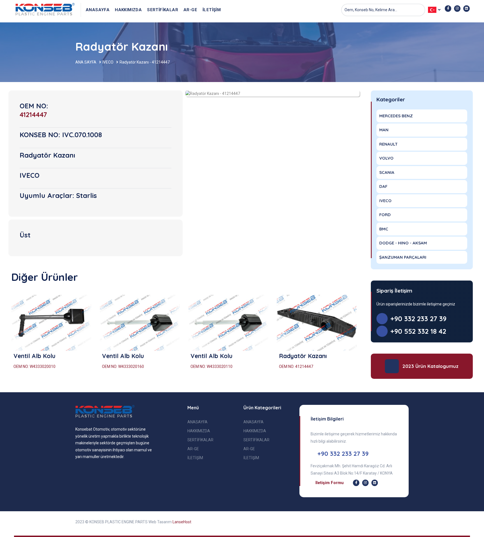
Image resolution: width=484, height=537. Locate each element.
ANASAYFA (98, 9)
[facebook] (448, 8)
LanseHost (182, 522)
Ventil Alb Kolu (34, 355)
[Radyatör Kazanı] (317, 323)
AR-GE (190, 9)
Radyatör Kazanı (303, 355)
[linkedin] (466, 8)
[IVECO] (212, 93)
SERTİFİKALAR (162, 9)
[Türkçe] (45, 10)
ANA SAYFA (85, 62)
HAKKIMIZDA (128, 9)
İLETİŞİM (212, 9)
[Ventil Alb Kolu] (51, 323)
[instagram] (457, 8)
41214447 (33, 114)
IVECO (108, 62)
